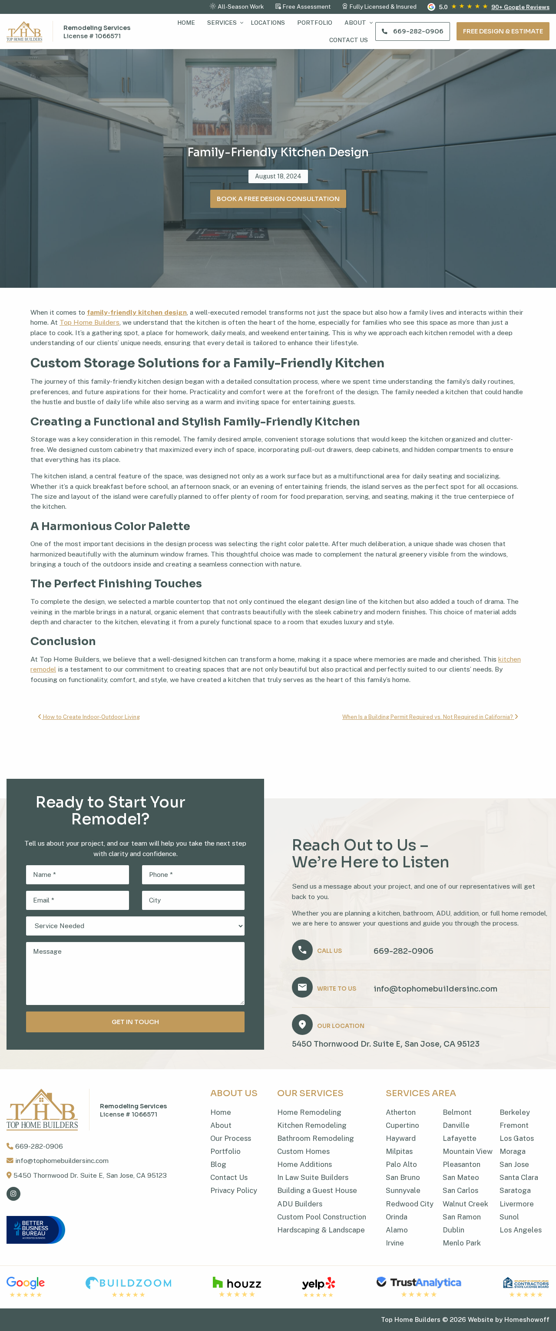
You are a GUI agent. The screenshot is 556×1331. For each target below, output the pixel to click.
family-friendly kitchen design (137, 312)
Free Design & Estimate (503, 31)
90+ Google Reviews (520, 6)
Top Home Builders (89, 322)
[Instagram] (13, 1194)
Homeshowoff (526, 1319)
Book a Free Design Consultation (278, 199)
